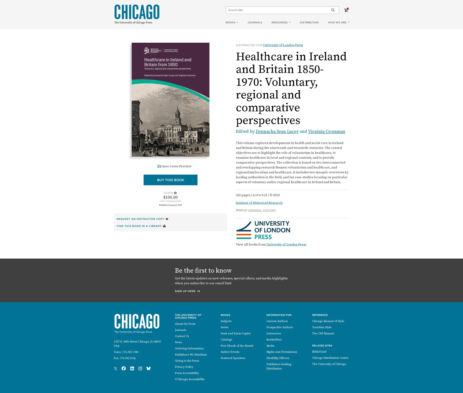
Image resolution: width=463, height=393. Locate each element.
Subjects (226, 321)
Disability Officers (277, 358)
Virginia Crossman (326, 131)
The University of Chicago (329, 364)
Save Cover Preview (176, 166)
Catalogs (226, 339)
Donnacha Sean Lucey (277, 131)
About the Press (185, 324)
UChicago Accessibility (190, 379)
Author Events (230, 352)
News (178, 342)
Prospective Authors (279, 327)
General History (262, 210)
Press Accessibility (187, 373)
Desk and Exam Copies (235, 333)
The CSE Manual (323, 333)
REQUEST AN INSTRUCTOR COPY (143, 219)
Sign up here (188, 291)
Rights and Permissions (281, 352)
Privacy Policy (184, 367)
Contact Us (182, 336)
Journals (254, 22)
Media (270, 346)
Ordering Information (189, 348)
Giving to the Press (187, 361)
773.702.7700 (130, 352)
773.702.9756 (128, 358)
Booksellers (274, 339)
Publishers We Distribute (191, 354)
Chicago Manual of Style (328, 321)
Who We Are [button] (337, 22)
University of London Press (283, 45)
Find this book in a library (141, 226)
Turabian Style (322, 327)
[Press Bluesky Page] (148, 369)
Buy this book (177, 180)
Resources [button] (279, 22)
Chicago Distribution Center (330, 358)
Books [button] (231, 22)
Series (224, 327)
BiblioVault (319, 352)
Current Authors (277, 321)
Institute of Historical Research (259, 203)
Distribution (309, 22)
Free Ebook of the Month (237, 346)
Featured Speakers (233, 358)
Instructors (273, 333)
